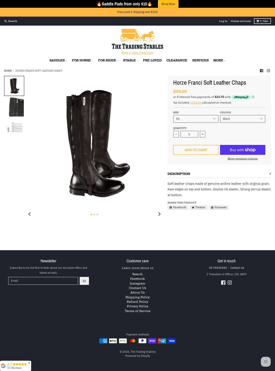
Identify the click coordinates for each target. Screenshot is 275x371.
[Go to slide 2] (94, 214)
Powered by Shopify (137, 356)
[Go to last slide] (29, 214)
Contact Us (237, 268)
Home (8, 70)
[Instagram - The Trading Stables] (268, 70)
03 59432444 (218, 268)
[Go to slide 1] (91, 215)
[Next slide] (159, 214)
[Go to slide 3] (97, 214)
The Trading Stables (143, 352)
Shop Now (168, 4)
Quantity (179, 128)
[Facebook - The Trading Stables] (261, 70)
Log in (223, 21)
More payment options (243, 158)
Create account (241, 21)
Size (176, 112)
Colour (225, 112)
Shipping (196, 102)
